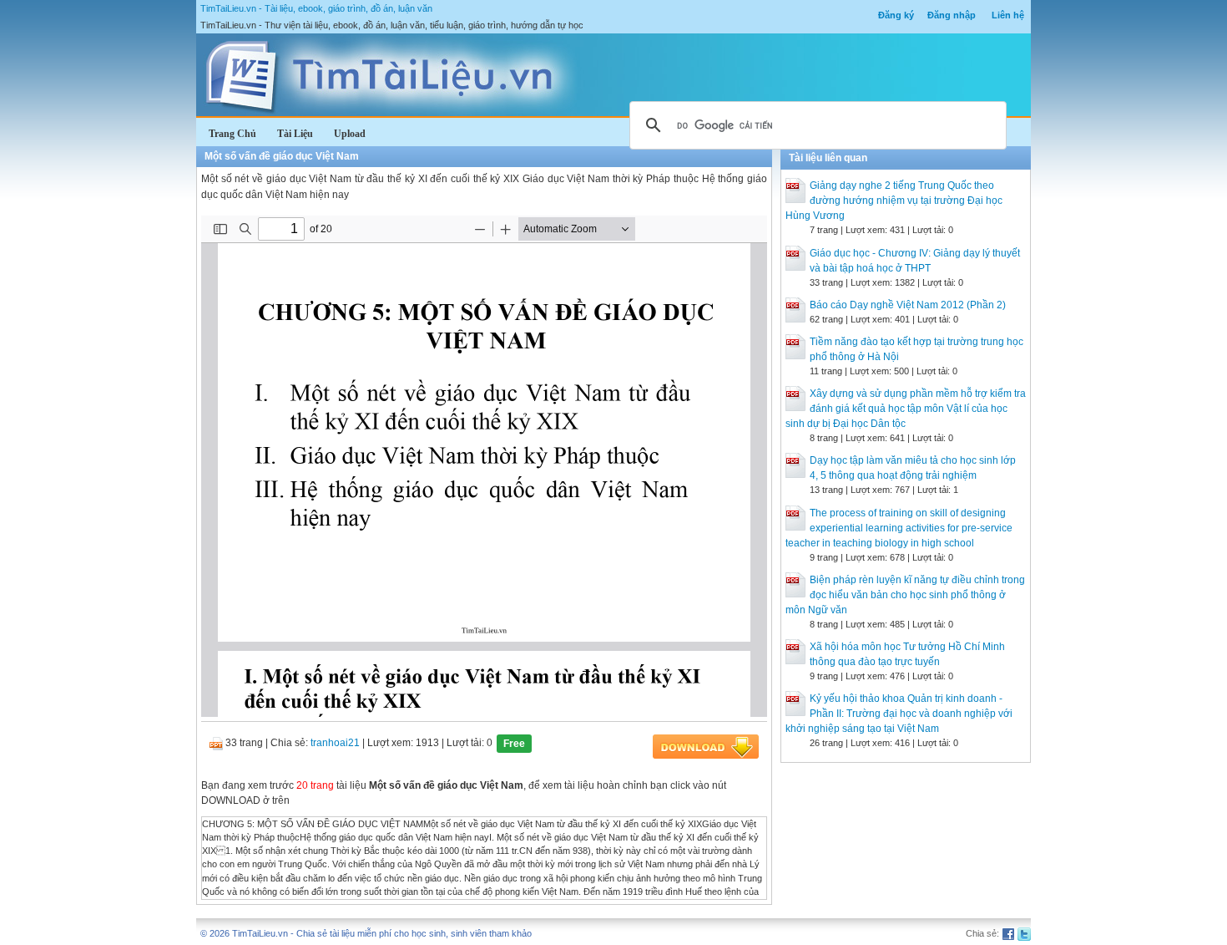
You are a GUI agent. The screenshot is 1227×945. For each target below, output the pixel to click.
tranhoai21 (335, 743)
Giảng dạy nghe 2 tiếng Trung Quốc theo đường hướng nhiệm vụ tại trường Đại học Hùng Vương (893, 200)
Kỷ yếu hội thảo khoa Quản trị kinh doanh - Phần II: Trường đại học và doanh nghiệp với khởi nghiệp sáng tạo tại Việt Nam (898, 713)
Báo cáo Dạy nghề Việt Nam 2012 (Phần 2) (908, 305)
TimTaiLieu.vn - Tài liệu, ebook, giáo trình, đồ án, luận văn (316, 8)
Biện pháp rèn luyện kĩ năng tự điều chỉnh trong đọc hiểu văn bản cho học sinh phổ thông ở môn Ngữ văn (905, 595)
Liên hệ (1008, 15)
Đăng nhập (951, 15)
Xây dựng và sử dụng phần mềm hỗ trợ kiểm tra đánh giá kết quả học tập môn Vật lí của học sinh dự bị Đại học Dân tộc (905, 408)
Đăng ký (896, 15)
